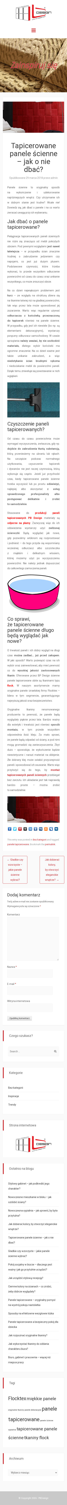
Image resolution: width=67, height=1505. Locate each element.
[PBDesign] (33, 12)
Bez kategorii (39, 839)
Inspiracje (13, 1096)
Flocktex (17, 1398)
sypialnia (12, 1430)
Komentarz (13, 914)
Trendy (12, 1104)
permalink (50, 844)
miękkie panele (41, 1398)
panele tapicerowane (18, 844)
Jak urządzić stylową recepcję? (25, 1278)
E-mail (11, 984)
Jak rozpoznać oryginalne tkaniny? (27, 1335)
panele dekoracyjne (32, 1410)
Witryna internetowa (18, 1001)
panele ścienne (46, 1420)
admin (54, 177)
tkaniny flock (36, 1437)
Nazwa (12, 966)
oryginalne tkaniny (16, 1410)
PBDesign (43, 1498)
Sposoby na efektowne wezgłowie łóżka (31, 1313)
